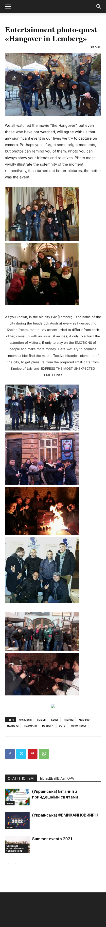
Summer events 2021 (52, 838)
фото (62, 725)
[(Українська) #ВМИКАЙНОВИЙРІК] (17, 820)
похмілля (30, 725)
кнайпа (68, 719)
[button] (8, 6)
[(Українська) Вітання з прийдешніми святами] (17, 797)
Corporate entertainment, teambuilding (15, 848)
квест (54, 719)
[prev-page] (8, 863)
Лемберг (85, 719)
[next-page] (16, 863)
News (9, 803)
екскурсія (25, 719)
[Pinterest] (32, 754)
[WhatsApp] (44, 754)
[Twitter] (21, 754)
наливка (12, 725)
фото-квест (78, 725)
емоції (41, 719)
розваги (47, 725)
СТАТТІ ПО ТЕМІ (21, 778)
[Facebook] (10, 754)
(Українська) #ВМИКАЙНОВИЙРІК (65, 815)
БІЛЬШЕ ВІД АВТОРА (57, 778)
